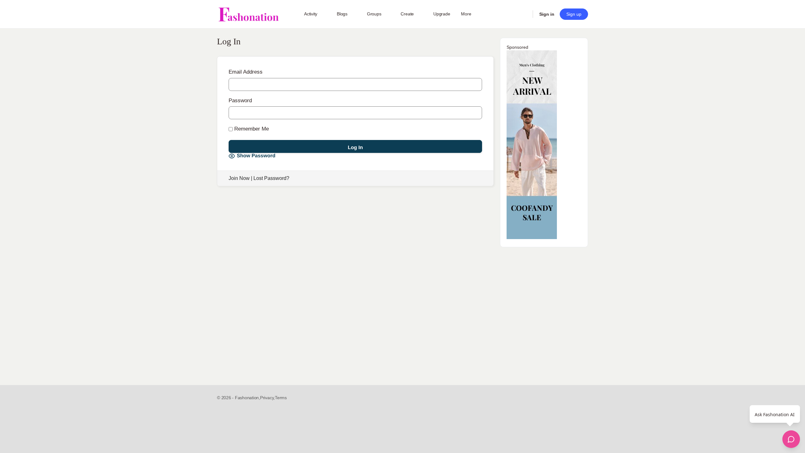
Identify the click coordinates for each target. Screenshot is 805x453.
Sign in (546, 14)
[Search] (524, 14)
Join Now (239, 178)
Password (240, 100)
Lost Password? (271, 178)
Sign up (573, 14)
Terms (281, 397)
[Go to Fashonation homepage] (248, 14)
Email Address (246, 72)
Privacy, (267, 397)
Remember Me (251, 129)
